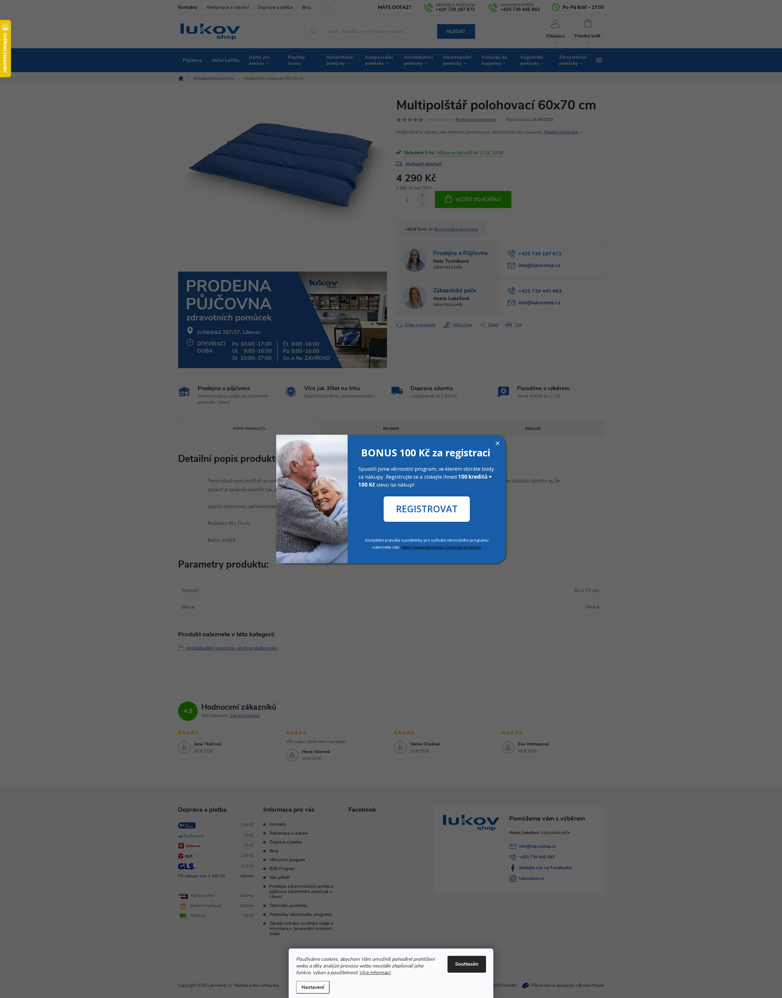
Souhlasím (466, 964)
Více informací (375, 972)
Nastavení (312, 987)
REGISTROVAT (427, 509)
